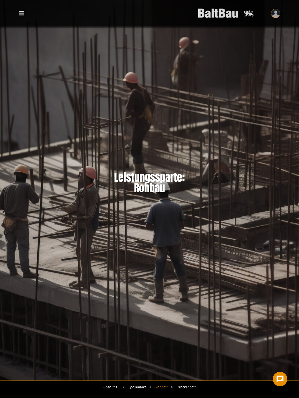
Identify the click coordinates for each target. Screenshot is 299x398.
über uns (110, 387)
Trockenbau (186, 387)
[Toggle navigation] (22, 12)
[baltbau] (227, 13)
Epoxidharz (137, 387)
